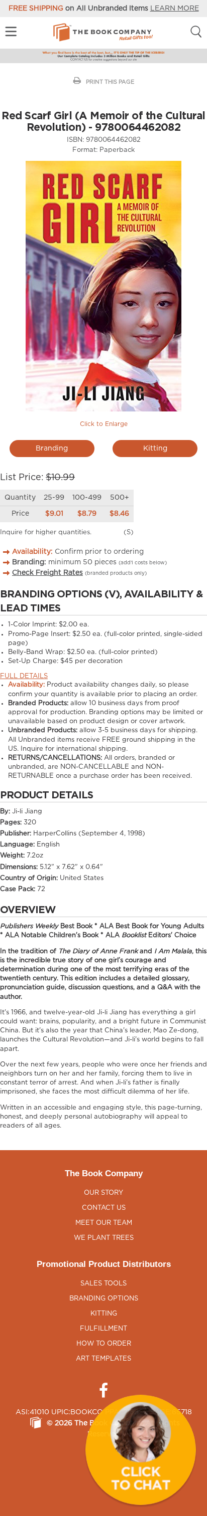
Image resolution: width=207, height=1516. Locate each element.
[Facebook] (103, 1391)
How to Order (103, 1344)
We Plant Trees (104, 1238)
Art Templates (103, 1359)
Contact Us (104, 1208)
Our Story (103, 1193)
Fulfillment (103, 1329)
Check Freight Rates (47, 572)
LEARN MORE (174, 8)
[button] (140, 1450)
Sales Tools (103, 1283)
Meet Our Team (103, 1223)
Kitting (155, 448)
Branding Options (103, 1298)
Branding (52, 448)
